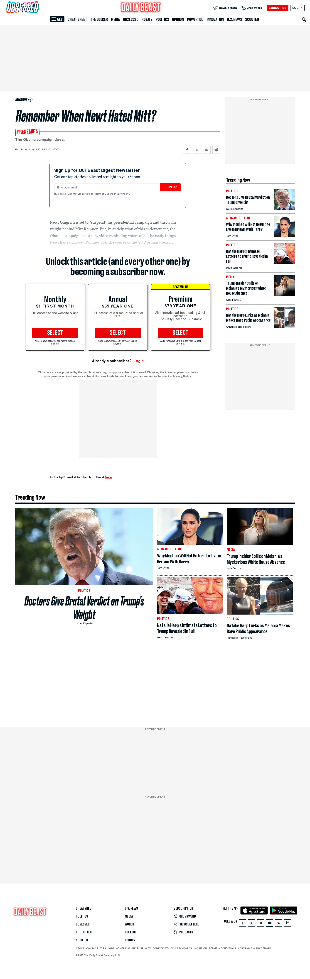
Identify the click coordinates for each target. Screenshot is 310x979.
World (129, 924)
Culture (131, 932)
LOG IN (297, 8)
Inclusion (200, 948)
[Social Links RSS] (278, 924)
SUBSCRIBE (277, 8)
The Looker (99, 19)
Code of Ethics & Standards (172, 948)
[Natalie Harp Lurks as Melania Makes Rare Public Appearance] (284, 326)
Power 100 (195, 19)
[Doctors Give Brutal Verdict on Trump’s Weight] (284, 208)
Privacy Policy (121, 194)
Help (135, 948)
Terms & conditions (222, 948)
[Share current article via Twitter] (197, 150)
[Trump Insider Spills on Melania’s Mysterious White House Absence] (284, 294)
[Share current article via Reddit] (216, 150)
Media (115, 19)
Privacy (145, 948)
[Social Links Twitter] (251, 924)
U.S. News (234, 19)
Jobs (111, 948)
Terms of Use (102, 194)
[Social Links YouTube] (269, 924)
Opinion (178, 19)
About (80, 948)
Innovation (215, 19)
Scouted (252, 19)
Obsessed (130, 19)
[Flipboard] (287, 924)
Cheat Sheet (77, 19)
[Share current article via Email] (207, 150)
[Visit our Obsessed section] (37, 8)
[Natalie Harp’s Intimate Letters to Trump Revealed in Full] (284, 262)
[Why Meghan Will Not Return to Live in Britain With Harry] (284, 235)
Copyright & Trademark (254, 948)
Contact (92, 948)
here (108, 477)
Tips (103, 948)
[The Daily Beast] (140, 8)
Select (55, 333)
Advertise (123, 948)
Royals (147, 19)
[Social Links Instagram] (260, 924)
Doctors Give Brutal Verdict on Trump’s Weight (84, 608)
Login (138, 361)
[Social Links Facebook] (242, 924)
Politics (162, 19)
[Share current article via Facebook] (187, 150)
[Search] (304, 19)
